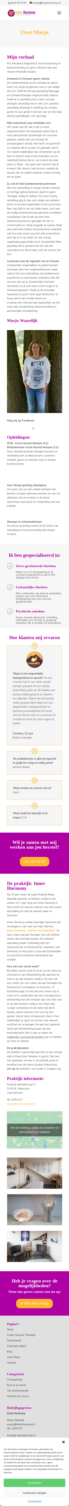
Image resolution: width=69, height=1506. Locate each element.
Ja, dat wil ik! (34, 861)
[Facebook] (33, 428)
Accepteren (34, 1482)
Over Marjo (13, 1357)
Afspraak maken (16, 1346)
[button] (63, 1442)
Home (10, 1329)
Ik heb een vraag (34, 1303)
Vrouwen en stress (18, 1396)
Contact (11, 1362)
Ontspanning (14, 1379)
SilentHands (14, 1340)
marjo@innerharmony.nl (21, 1104)
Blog (9, 1351)
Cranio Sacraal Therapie (21, 1335)
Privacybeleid (34, 1501)
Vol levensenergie (17, 1390)
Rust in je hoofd (16, 1385)
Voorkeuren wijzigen (34, 1493)
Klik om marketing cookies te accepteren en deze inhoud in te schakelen (34, 1130)
